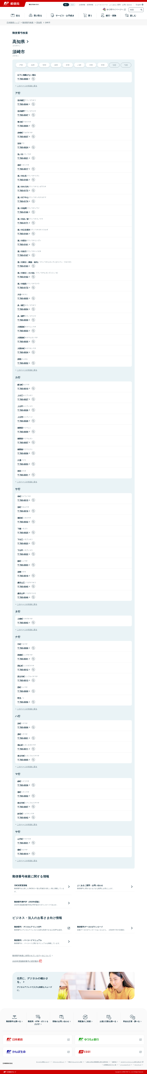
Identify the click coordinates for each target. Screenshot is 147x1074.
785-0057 (24, 442)
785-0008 (24, 648)
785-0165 (24, 179)
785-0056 (24, 701)
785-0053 (24, 464)
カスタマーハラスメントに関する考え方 (131, 1062)
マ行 (91, 65)
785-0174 (24, 201)
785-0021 (24, 158)
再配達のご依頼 (84, 1021)
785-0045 (24, 586)
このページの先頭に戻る (27, 85)
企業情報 (82, 4)
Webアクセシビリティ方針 (75, 1062)
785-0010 (24, 388)
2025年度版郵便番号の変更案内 (25, 961)
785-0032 (24, 521)
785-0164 (24, 233)
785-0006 (24, 727)
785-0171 (24, 222)
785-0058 (24, 453)
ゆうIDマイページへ (115, 9)
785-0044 (24, 104)
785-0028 (24, 420)
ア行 (21, 65)
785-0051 (24, 474)
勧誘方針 (114, 1062)
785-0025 (24, 532)
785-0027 (24, 399)
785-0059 (24, 431)
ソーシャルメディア (125, 1065)
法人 (72, 5)
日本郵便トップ (13, 22)
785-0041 (24, 658)
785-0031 (24, 842)
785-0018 (24, 575)
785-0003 (24, 564)
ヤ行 (103, 65)
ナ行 (67, 65)
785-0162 (24, 276)
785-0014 (24, 853)
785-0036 (24, 785)
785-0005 (24, 759)
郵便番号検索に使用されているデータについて (31, 955)
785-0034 (24, 352)
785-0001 (24, 738)
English (138, 4)
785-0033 (24, 330)
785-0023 (24, 543)
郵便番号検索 (27, 22)
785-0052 (24, 363)
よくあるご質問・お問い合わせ (120, 4)
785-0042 (24, 817)
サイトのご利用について (42, 1062)
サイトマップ (137, 1065)
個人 (66, 5)
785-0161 (24, 244)
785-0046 (24, 597)
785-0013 (24, 680)
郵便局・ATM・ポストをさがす (38, 1022)
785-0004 (24, 125)
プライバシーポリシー (58, 1062)
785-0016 (24, 511)
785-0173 (24, 190)
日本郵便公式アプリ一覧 (109, 1065)
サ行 (44, 65)
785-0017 (24, 168)
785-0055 (24, 298)
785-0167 (24, 255)
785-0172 (24, 287)
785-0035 (24, 341)
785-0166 (24, 212)
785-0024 (24, 147)
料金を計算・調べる (131, 1021)
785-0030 (24, 319)
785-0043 (24, 622)
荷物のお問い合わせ (60, 1021)
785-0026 (24, 410)
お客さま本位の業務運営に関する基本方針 (97, 1062)
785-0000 (24, 78)
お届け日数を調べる (108, 1021)
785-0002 (24, 795)
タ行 (56, 65)
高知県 (39, 22)
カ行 (33, 65)
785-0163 (24, 266)
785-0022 (24, 554)
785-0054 (24, 309)
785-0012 (24, 669)
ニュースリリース (101, 4)
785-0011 (24, 748)
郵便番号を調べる (13, 1021)
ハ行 (79, 65)
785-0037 (24, 136)
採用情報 (90, 4)
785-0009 (24, 691)
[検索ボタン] (141, 10)
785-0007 (24, 806)
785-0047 (24, 114)
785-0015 (24, 500)
